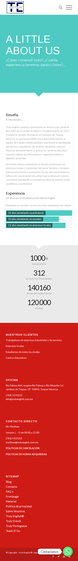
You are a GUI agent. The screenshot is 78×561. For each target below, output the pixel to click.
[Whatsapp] (68, 551)
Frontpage (12, 496)
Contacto (11, 486)
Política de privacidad (19, 506)
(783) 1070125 (14, 395)
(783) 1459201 (14, 438)
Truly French (13, 521)
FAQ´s (9, 491)
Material (11, 501)
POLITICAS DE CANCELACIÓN (23, 448)
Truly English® (15, 516)
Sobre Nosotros (15, 511)
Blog (9, 481)
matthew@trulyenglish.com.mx (22, 442)
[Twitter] (58, 556)
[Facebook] (53, 556)
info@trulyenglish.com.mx (19, 399)
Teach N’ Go (13, 530)
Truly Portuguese (16, 526)
